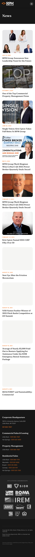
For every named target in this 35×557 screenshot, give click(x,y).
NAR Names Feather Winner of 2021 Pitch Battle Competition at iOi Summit (17, 313)
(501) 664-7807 (15, 437)
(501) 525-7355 (16, 470)
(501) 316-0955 (12, 465)
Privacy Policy (28, 542)
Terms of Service (6, 544)
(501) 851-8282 (14, 462)
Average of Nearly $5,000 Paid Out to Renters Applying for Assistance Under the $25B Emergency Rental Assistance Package (16, 353)
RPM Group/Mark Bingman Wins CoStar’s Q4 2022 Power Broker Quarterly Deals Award (16, 205)
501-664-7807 (7, 427)
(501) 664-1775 (15, 460)
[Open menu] (32, 4)
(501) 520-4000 (16, 440)
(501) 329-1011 (13, 468)
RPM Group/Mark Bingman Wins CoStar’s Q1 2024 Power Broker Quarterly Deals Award (16, 167)
